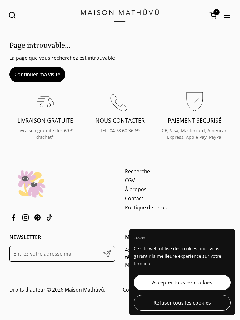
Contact (134, 198)
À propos (136, 189)
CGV (130, 180)
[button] (12, 15)
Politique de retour (147, 207)
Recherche (137, 171)
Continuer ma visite (37, 74)
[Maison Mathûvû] (120, 15)
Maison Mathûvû (84, 289)
